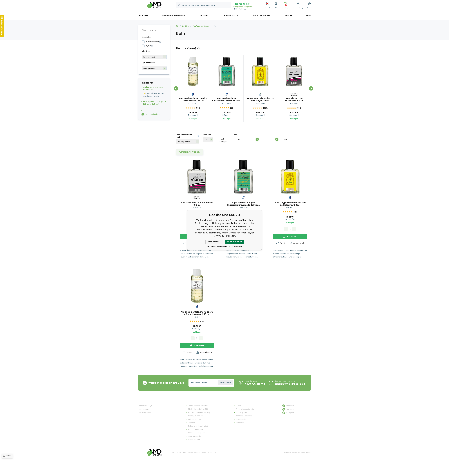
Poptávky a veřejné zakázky (199, 412)
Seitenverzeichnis (209, 452)
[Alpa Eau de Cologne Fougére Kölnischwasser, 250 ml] (192, 71)
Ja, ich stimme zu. (234, 242)
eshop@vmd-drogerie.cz (243, 7)
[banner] (154, 6)
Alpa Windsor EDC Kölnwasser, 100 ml (294, 99)
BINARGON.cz (306, 452)
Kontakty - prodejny (244, 416)
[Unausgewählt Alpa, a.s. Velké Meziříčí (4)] (154, 57)
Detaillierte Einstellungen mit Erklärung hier (224, 246)
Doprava (191, 422)
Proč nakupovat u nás (245, 409)
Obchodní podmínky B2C (198, 409)
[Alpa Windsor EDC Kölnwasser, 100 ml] (294, 71)
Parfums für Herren (201, 26)
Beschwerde (241, 419)
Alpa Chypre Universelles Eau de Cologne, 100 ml (260, 99)
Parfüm (185, 26)
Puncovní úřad (194, 439)
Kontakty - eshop (243, 412)
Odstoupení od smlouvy (198, 405)
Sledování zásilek (195, 436)
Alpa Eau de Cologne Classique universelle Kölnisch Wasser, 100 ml (226, 99)
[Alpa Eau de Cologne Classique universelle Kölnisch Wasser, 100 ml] (226, 71)
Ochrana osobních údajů (198, 426)
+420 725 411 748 (241, 4)
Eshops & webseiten (292, 452)
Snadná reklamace (195, 429)
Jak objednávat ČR (195, 416)
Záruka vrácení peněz (197, 433)
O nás (238, 405)
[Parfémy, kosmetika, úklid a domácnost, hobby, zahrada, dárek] (177, 26)
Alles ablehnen (214, 242)
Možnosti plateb (194, 419)
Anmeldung (225, 383)
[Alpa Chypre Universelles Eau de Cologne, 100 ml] (260, 71)
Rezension (240, 422)
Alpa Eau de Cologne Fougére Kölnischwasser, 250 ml (193, 99)
